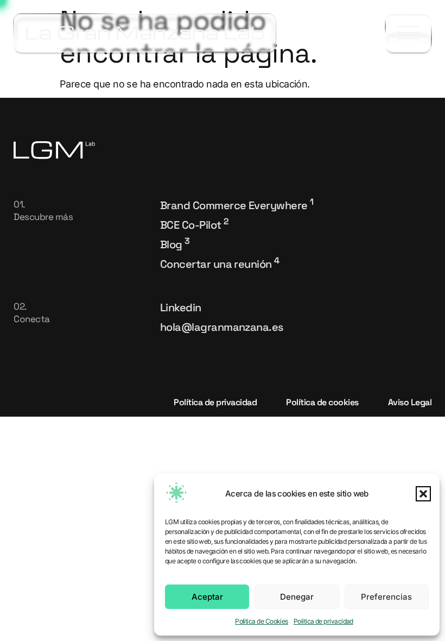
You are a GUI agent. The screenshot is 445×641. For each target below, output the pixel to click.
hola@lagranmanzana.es (222, 327)
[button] (423, 493)
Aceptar (207, 597)
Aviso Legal (410, 402)
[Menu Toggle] (408, 33)
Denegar (297, 597)
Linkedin (180, 307)
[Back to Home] (145, 33)
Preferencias (386, 597)
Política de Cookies (261, 621)
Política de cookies (322, 402)
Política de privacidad (323, 621)
